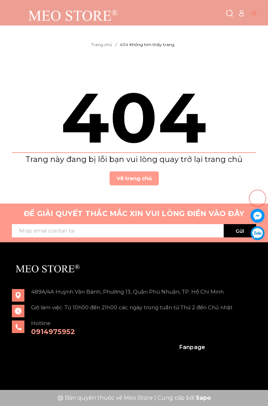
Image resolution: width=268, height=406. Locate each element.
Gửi (240, 231)
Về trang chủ (134, 178)
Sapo (203, 397)
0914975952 (53, 331)
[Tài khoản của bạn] (241, 12)
